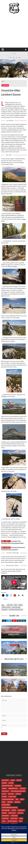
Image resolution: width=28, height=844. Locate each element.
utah (20, 821)
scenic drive (14, 815)
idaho (3, 802)
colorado (22, 788)
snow (21, 818)
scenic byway (5, 815)
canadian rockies (13, 788)
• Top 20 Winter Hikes (13, 689)
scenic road (5, 818)
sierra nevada (16, 607)
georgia (4, 796)
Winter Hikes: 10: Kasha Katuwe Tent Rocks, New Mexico (14, 685)
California (5, 85)
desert (4, 793)
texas (3, 821)
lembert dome (6, 607)
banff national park (7, 785)
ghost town (12, 796)
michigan (10, 802)
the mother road (12, 821)
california (10, 605)
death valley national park (18, 791)
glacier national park (7, 799)
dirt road (10, 793)
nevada (14, 810)
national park (5, 810)
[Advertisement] (14, 31)
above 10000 (5, 780)
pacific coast (12, 813)
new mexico (21, 810)
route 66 (20, 813)
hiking (20, 605)
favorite (18, 793)
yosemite (4, 609)
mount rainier (6, 804)
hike (15, 605)
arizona (4, 783)
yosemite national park (16, 609)
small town (14, 818)
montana (17, 802)
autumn (11, 783)
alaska (12, 780)
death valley (5, 791)
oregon (4, 813)
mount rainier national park (9, 807)
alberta (19, 780)
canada (4, 788)
